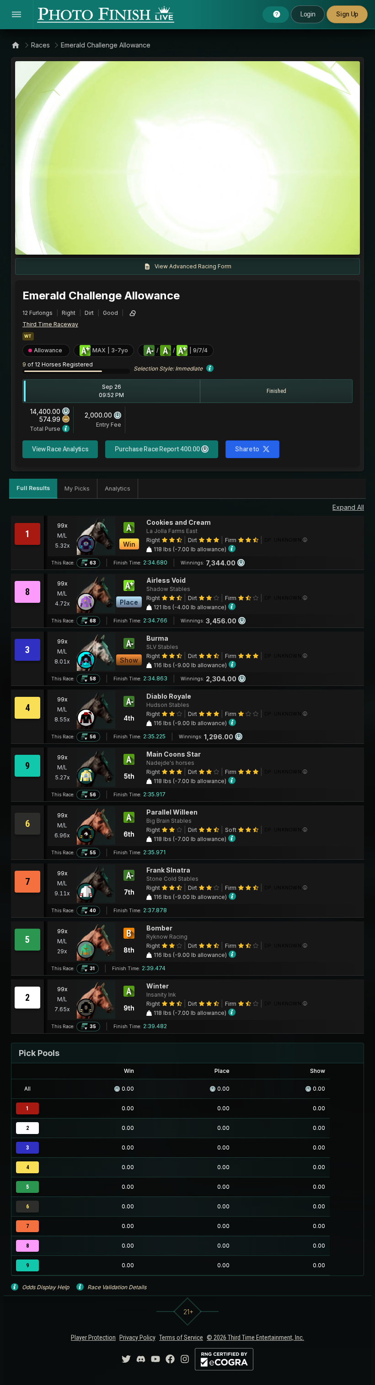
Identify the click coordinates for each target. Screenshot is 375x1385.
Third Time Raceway (50, 324)
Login (307, 14)
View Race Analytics (60, 449)
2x (130, 243)
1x (115, 243)
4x (145, 243)
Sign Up (347, 14)
